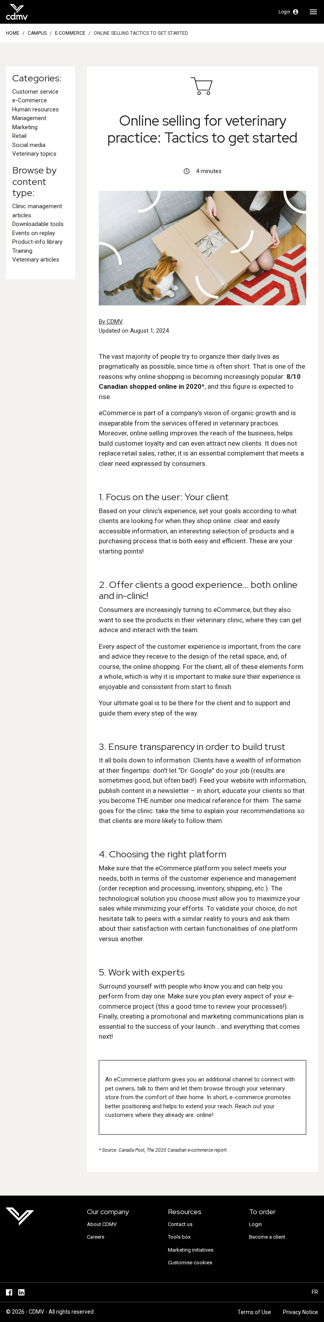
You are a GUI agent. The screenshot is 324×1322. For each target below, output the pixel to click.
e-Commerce (70, 33)
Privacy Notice (300, 1312)
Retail (19, 135)
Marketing (25, 127)
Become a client (267, 1237)
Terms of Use (254, 1312)
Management (29, 118)
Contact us (180, 1224)
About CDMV (102, 1224)
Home (12, 33)
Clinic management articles (37, 211)
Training (22, 250)
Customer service (35, 91)
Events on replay (33, 233)
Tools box (179, 1237)
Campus (37, 33)
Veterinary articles (35, 259)
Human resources (35, 109)
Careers (95, 1237)
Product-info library (37, 241)
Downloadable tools (38, 224)
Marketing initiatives (190, 1250)
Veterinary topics (34, 153)
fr (315, 1292)
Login (255, 1224)
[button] (289, 11)
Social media (28, 145)
